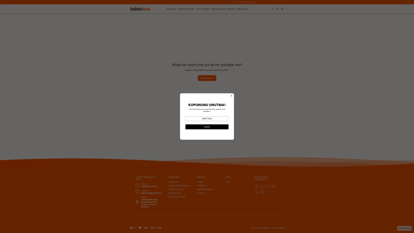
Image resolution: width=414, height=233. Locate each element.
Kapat (207, 126)
